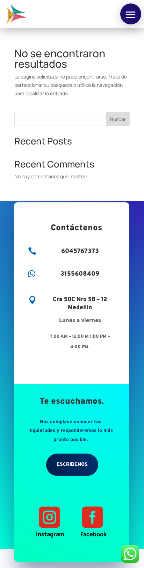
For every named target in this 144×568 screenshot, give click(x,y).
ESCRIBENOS (72, 465)
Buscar (118, 119)
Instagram (50, 522)
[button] (130, 13)
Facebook (93, 522)
